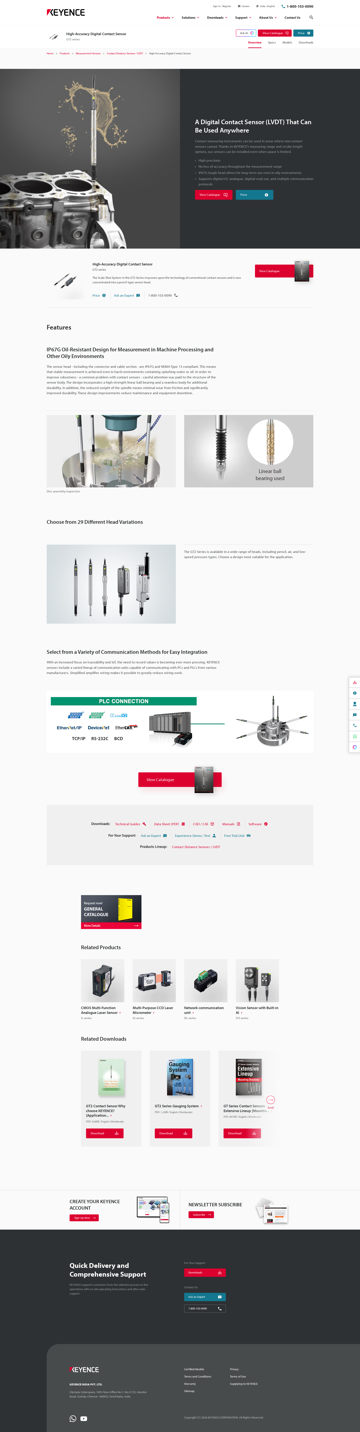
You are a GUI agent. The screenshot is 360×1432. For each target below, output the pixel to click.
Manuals (228, 824)
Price (96, 295)
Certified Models (194, 1369)
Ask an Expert (124, 295)
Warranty (190, 1384)
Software (255, 824)
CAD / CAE (200, 824)
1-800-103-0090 (300, 6)
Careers (246, 6)
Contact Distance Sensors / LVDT (196, 847)
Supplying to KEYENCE (244, 1384)
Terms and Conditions (197, 1376)
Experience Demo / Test (192, 835)
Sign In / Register (222, 6)
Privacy (234, 1369)
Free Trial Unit (234, 835)
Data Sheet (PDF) (166, 824)
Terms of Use (238, 1376)
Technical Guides (127, 824)
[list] (180, 990)
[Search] (311, 17)
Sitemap (189, 1391)
